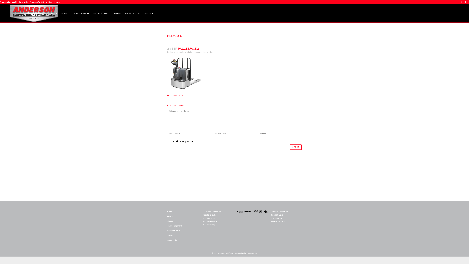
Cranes (170, 221)
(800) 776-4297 (54, 2)
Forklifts (170, 216)
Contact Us (172, 240)
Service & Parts (173, 231)
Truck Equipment (174, 226)
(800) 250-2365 (22, 2)
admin (189, 52)
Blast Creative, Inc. (250, 253)
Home (169, 212)
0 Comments (199, 52)
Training (170, 235)
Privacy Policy (209, 225)
